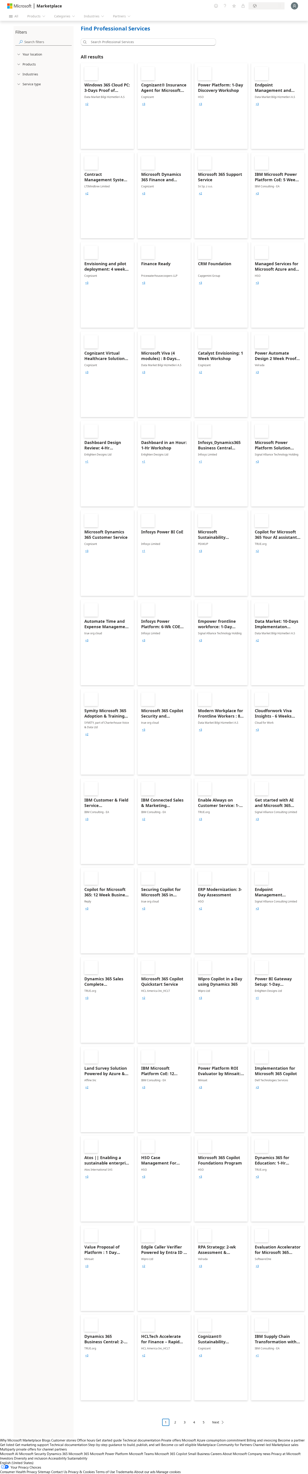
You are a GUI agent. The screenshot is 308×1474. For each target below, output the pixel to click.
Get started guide (109, 1440)
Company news (259, 1453)
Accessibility (57, 1458)
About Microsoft (235, 1453)
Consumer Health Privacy (18, 1471)
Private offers (171, 1440)
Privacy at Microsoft (286, 1453)
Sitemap (44, 1471)
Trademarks (124, 1471)
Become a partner (291, 1440)
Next (215, 1422)
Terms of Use (105, 1471)
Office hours (86, 1440)
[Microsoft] (19, 6)
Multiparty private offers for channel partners (33, 1449)
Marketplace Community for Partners (224, 1444)
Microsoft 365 (79, 1453)
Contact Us (59, 1471)
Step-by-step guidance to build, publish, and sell (124, 1444)
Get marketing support (32, 1444)
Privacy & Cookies (81, 1471)
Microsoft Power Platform (109, 1453)
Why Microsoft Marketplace (20, 1440)
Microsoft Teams (141, 1453)
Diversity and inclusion (30, 1458)
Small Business (199, 1453)
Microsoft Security (32, 1453)
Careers (216, 1453)
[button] (84, 42)
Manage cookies (168, 1471)
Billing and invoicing (262, 1440)
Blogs (46, 1440)
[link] (107, 106)
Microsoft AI (9, 1453)
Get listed (7, 1444)
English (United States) (17, 1462)
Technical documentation (141, 1440)
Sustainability (77, 1458)
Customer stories (63, 1440)
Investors (6, 1458)
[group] (86, 104)
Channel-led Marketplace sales (275, 1444)
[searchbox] (48, 42)
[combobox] (149, 42)
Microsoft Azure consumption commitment (214, 1440)
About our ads (144, 1471)
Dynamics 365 (57, 1453)
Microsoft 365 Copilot (171, 1453)
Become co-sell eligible (178, 1444)
